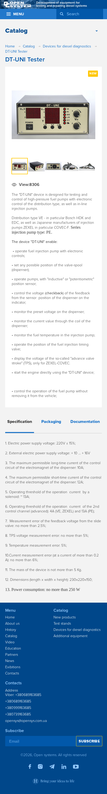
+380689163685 (18, 701)
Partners (11, 654)
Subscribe (89, 741)
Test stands (62, 623)
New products (65, 617)
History (10, 630)
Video (10, 642)
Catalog (11, 636)
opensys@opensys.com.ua (26, 721)
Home (10, 617)
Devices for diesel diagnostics (77, 630)
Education (13, 648)
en (98, 16)
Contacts (12, 673)
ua (91, 16)
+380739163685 (18, 714)
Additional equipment (71, 636)
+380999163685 (18, 708)
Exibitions (12, 667)
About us (12, 623)
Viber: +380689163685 (23, 695)
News (9, 661)
